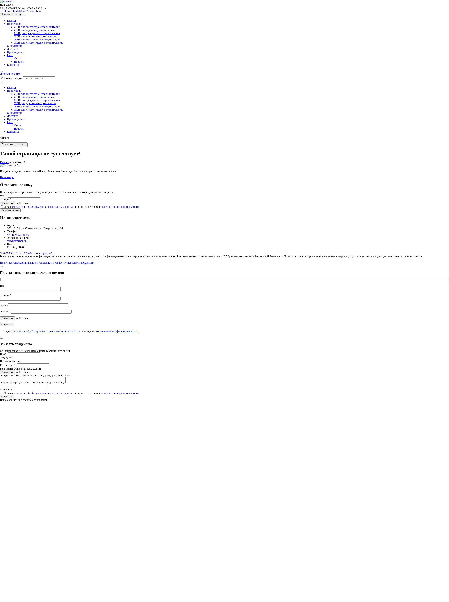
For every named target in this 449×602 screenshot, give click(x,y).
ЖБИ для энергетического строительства (38, 42)
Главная (11, 20)
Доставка (12, 48)
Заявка (4, 305)
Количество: (8, 365)
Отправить (7, 396)
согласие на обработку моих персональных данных (43, 206)
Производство (15, 52)
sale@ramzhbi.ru (32, 10)
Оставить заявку (10, 210)
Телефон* (6, 295)
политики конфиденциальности (119, 206)
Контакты (13, 64)
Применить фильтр (13, 144)
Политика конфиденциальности (19, 262)
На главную (7, 177)
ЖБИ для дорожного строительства (35, 36)
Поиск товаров (13, 78)
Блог (10, 55)
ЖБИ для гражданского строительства (37, 33)
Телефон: (6, 199)
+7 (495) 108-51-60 (11, 10)
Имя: (3, 195)
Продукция (14, 23)
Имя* (3, 285)
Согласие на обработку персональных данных (66, 262)
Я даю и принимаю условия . (71, 206)
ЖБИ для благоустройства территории (37, 26)
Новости (19, 61)
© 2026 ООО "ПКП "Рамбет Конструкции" (26, 253)
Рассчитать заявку (11, 14)
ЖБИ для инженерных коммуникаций (37, 39)
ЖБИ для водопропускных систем (34, 30)
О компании (14, 45)
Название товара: (11, 361)
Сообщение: (7, 389)
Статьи (18, 58)
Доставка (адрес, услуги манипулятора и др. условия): (32, 382)
